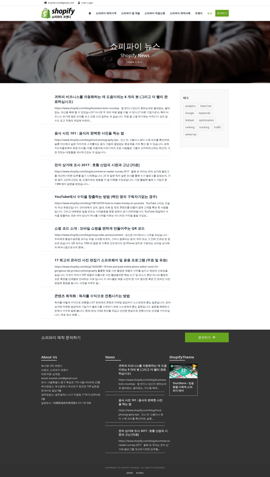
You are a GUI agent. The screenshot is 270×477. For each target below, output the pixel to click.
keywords (204, 113)
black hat (205, 106)
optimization (206, 120)
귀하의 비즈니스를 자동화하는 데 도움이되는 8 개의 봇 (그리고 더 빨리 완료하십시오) (143, 369)
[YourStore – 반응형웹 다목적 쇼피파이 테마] (183, 370)
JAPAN (130, 472)
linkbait (189, 120)
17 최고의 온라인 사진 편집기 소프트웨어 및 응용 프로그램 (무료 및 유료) (111, 260)
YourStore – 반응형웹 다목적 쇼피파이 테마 (183, 386)
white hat (190, 134)
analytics (190, 106)
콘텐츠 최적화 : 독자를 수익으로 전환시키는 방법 (92, 295)
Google (189, 113)
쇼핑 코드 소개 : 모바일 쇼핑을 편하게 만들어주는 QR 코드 (100, 228)
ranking (190, 127)
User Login (87, 2)
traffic (217, 127)
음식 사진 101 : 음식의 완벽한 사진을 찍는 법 (89, 133)
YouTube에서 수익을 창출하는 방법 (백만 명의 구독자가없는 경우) (106, 196)
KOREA (139, 472)
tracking (204, 127)
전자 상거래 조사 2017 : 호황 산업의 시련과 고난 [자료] (97, 164)
